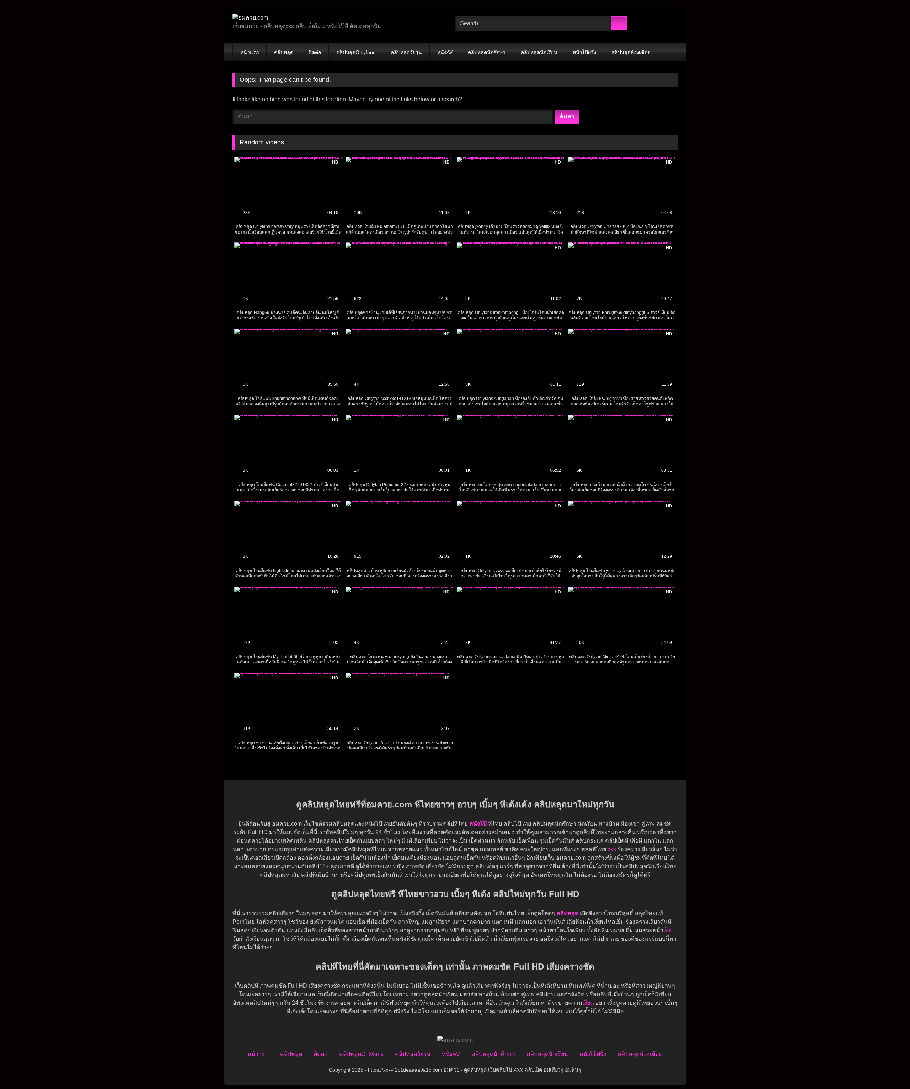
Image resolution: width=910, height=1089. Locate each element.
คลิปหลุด (283, 52)
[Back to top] (889, 1068)
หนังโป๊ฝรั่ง (584, 52)
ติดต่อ (315, 52)
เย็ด (667, 930)
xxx (611, 849)
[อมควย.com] (250, 18)
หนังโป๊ (478, 824)
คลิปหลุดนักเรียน (539, 52)
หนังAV (445, 52)
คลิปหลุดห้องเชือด (631, 52)
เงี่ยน (588, 1003)
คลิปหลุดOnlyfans (355, 52)
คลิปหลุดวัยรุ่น (406, 52)
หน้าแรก (249, 52)
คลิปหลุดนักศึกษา (486, 52)
